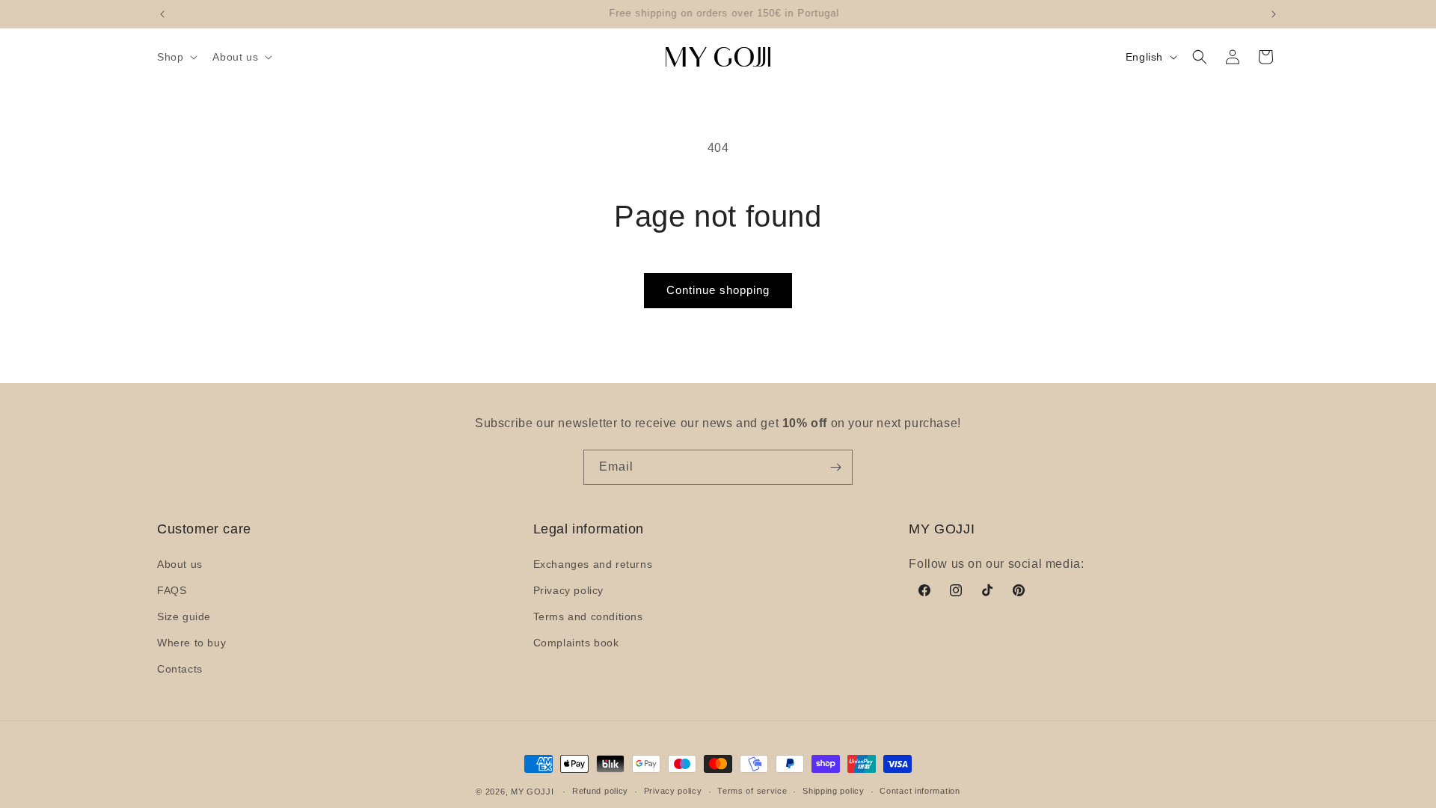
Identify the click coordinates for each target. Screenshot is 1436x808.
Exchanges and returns (593, 564)
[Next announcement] (1273, 14)
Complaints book (576, 643)
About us (180, 564)
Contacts (180, 669)
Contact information (920, 790)
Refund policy (600, 790)
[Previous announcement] (162, 14)
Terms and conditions (588, 616)
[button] (175, 57)
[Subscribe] (835, 467)
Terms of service (752, 790)
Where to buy (191, 643)
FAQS (171, 590)
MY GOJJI (532, 791)
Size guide (184, 616)
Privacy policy (568, 590)
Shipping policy (834, 790)
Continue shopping (718, 290)
